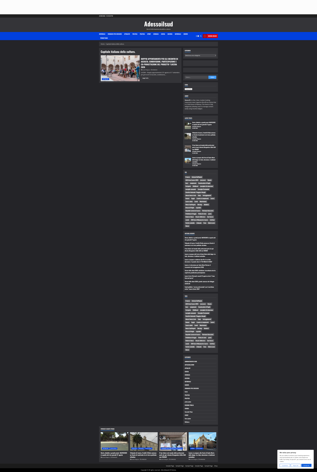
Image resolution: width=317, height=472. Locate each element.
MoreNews (164, 470)
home (186, 392)
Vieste (187, 226)
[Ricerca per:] (196, 77)
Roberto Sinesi (190, 217)
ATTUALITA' (105, 79)
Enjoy (199, 195)
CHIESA (163, 34)
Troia (204, 223)
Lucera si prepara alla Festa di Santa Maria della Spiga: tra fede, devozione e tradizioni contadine (203, 160)
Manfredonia (203, 201)
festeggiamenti (207, 195)
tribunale (199, 223)
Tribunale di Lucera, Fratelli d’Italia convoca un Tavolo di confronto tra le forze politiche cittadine (203, 135)
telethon (212, 220)
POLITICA (134, 34)
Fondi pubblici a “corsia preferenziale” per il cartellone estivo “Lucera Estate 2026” (199, 288)
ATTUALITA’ (127, 34)
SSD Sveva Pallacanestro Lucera (199, 220)
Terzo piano (188, 419)
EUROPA (186, 34)
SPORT (149, 34)
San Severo (210, 217)
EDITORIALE (102, 34)
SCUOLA (187, 408)
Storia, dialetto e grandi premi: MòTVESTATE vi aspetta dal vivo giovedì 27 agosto (203, 123)
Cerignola (188, 186)
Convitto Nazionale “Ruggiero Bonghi (195, 192)
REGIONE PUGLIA (189, 405)
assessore (203, 180)
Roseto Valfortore (200, 217)
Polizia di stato (202, 214)
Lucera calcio (189, 201)
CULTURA (169, 34)
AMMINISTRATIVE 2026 (191, 361)
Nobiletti (206, 205)
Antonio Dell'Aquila (197, 177)
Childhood (195, 186)
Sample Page (170, 466)
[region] (295, 459)
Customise (285, 465)
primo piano (104, 38)
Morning (200, 205)
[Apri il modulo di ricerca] (201, 36)
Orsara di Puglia (190, 208)
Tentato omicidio (190, 223)
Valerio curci (211, 223)
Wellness (187, 422)
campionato (193, 183)
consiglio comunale (191, 189)
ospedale (198, 208)
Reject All (295, 465)
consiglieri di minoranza (206, 186)
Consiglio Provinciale (203, 189)
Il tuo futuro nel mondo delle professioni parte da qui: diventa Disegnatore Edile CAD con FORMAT (204, 147)
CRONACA (156, 34)
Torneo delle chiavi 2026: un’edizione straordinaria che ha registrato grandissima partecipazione (200, 272)
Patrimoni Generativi (207, 211)
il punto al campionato (203, 198)
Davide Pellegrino (146, 70)
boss (187, 183)
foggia (193, 198)
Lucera (212, 198)
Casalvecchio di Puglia (204, 183)
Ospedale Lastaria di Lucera (193, 211)
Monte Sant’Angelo (190, 205)
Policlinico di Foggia (191, 214)
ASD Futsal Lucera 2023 (192, 180)
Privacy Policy (188, 89)
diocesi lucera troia (191, 195)
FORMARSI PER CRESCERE (115, 34)
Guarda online (212, 36)
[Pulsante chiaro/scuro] (197, 36)
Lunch (196, 201)
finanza (187, 198)
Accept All (306, 465)
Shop (216, 466)
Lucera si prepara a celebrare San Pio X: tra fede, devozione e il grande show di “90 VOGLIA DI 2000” (198, 261)
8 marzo (188, 177)
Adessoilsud (158, 23)
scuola (187, 220)
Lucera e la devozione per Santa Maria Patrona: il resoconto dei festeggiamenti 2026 (198, 266)
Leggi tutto (146, 78)
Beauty (209, 180)
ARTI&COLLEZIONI (189, 365)
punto (209, 214)
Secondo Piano (189, 412)
